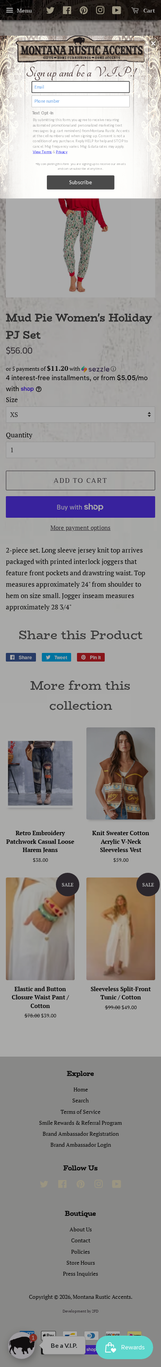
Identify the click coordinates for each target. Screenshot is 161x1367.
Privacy (61, 151)
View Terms (42, 151)
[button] (153, 43)
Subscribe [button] (80, 182)
